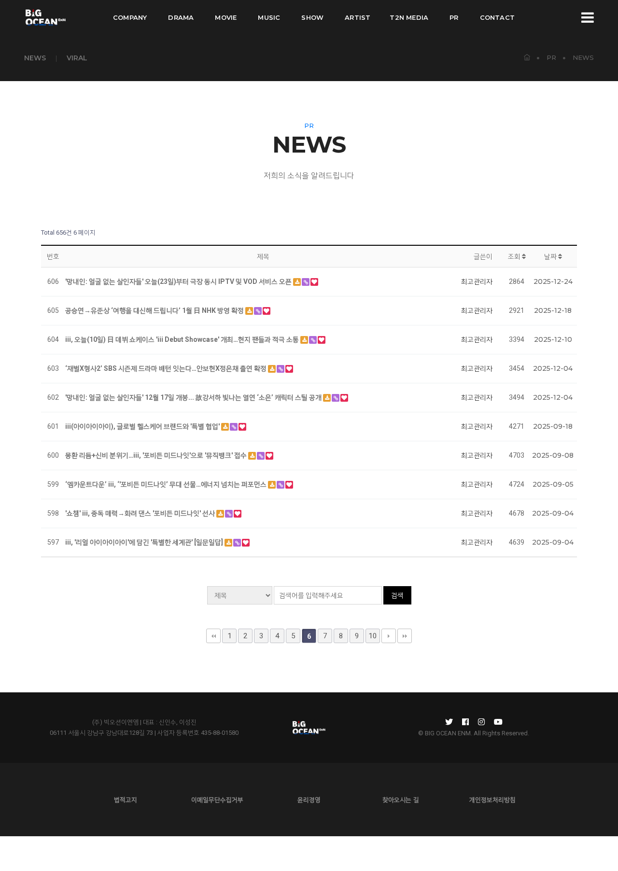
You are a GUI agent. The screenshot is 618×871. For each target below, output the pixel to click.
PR (453, 17)
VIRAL (77, 58)
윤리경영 (309, 799)
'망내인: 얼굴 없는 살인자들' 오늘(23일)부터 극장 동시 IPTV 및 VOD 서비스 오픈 (179, 281)
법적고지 (125, 799)
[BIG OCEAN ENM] (45, 17)
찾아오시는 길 (400, 799)
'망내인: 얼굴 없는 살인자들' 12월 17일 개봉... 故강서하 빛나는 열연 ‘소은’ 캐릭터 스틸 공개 (194, 397)
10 (372, 636)
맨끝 (404, 636)
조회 (515, 256)
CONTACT (497, 17)
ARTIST (357, 17)
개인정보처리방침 (492, 799)
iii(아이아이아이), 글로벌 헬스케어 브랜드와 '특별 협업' (143, 426)
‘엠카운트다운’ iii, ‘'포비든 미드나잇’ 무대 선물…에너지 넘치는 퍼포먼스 (166, 484)
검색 (397, 595)
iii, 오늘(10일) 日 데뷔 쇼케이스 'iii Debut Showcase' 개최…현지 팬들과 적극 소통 (182, 339)
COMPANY (130, 17)
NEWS (35, 58)
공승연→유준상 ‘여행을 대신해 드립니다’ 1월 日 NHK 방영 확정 (155, 310)
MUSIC (269, 17)
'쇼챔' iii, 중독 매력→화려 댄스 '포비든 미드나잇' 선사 (140, 513)
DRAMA (181, 17)
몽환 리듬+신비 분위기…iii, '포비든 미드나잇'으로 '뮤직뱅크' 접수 (156, 455)
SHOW (312, 17)
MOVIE (226, 17)
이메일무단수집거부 (217, 799)
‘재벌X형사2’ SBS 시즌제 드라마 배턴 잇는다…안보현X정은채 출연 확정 (166, 368)
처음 (213, 636)
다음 (388, 636)
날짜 (551, 256)
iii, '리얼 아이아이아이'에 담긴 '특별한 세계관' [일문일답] (145, 542)
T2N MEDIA (409, 17)
